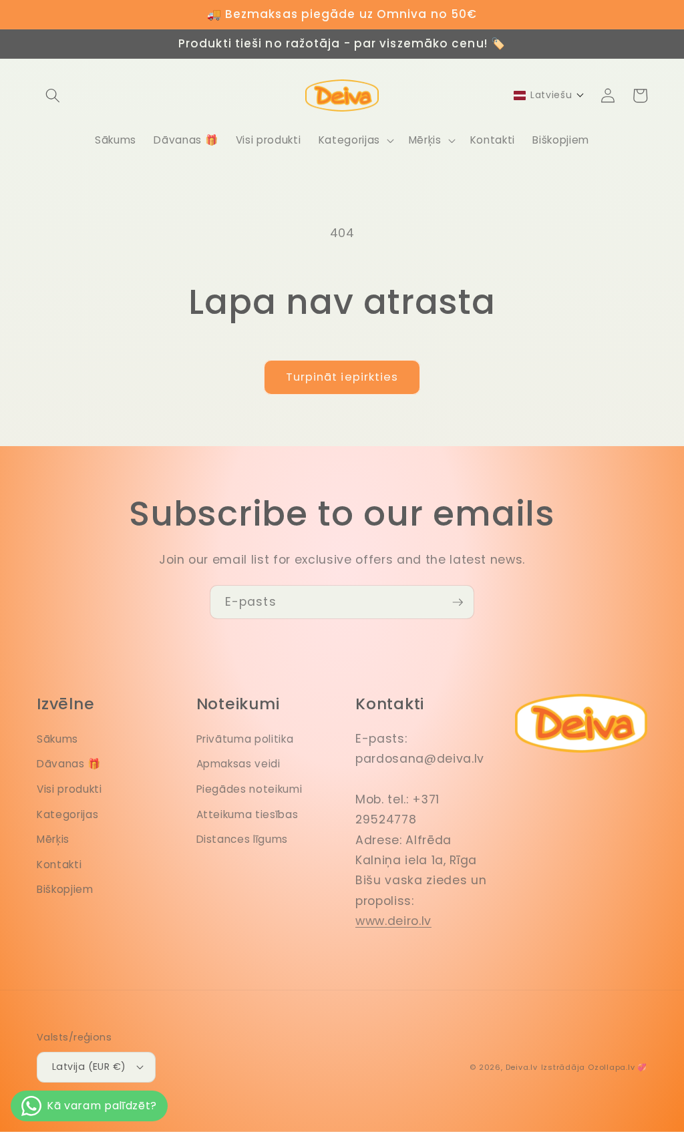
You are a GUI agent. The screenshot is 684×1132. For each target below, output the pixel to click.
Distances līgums (242, 839)
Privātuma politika (245, 739)
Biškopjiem (65, 889)
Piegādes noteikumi (249, 789)
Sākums (57, 739)
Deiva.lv (522, 1067)
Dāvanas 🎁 (69, 764)
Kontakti (59, 865)
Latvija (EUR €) (89, 1066)
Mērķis (53, 839)
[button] (53, 95)
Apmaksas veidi (238, 764)
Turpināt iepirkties (342, 377)
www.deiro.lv (393, 921)
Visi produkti (69, 789)
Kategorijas (67, 814)
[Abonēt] (458, 602)
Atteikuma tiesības (247, 814)
